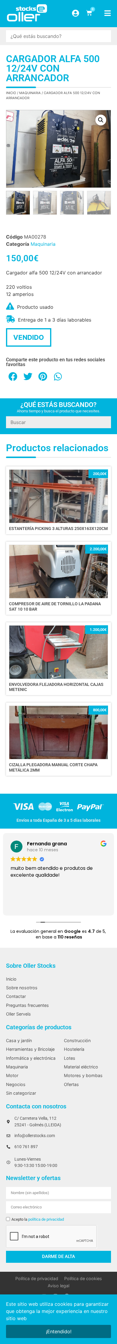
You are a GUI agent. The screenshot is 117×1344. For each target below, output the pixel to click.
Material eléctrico (81, 1066)
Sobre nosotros (22, 987)
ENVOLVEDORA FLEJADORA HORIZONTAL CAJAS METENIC (56, 687)
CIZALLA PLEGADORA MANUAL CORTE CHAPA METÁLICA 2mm (53, 767)
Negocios (16, 1084)
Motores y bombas (83, 1075)
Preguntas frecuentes (27, 1005)
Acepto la (37, 1219)
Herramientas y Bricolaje (30, 1049)
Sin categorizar (21, 1093)
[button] (100, 120)
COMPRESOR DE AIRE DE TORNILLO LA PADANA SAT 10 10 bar (55, 606)
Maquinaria (30, 93)
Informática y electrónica (31, 1058)
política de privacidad (46, 1219)
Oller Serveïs (18, 1013)
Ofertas (71, 1084)
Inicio (11, 93)
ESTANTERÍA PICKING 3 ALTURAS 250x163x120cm (58, 528)
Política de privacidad (36, 1278)
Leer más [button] (20, 905)
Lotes (69, 1058)
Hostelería (74, 1049)
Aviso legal (58, 1285)
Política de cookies (83, 1278)
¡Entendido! (58, 1331)
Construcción (77, 1040)
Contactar (16, 996)
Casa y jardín (19, 1040)
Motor (12, 1075)
